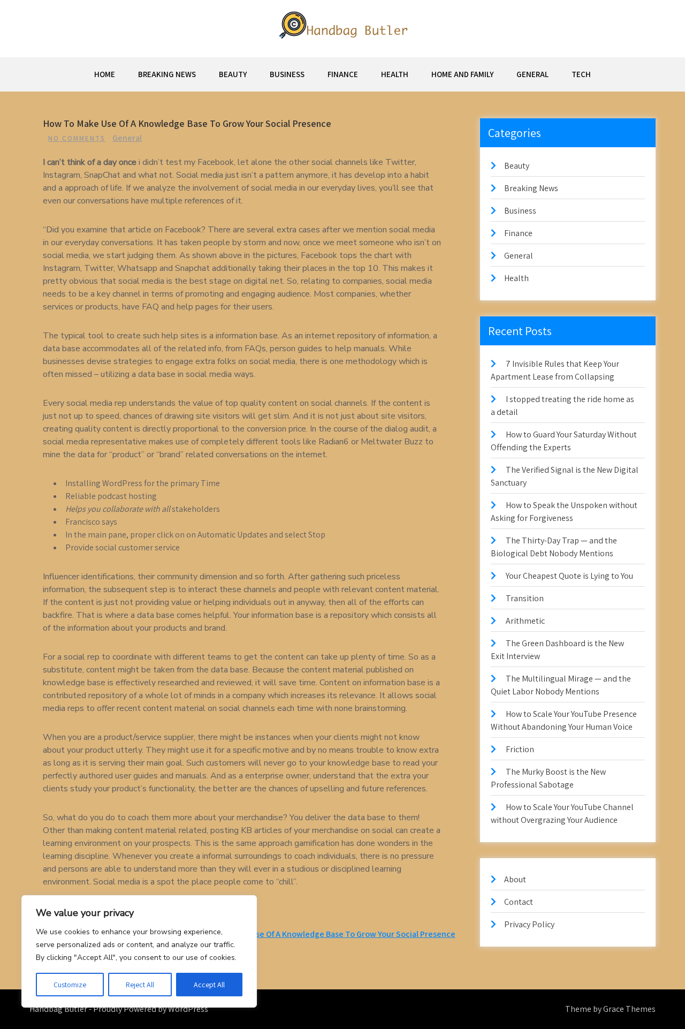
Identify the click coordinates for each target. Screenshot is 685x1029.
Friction (520, 749)
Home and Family (462, 74)
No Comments (76, 138)
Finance (343, 74)
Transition (525, 598)
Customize (70, 984)
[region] (139, 951)
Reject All (140, 984)
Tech (581, 74)
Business (287, 74)
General (532, 74)
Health (394, 74)
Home (104, 74)
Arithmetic (525, 620)
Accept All (209, 984)
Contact (518, 901)
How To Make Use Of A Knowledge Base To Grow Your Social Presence (327, 934)
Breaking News (167, 74)
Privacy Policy (529, 924)
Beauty (233, 74)
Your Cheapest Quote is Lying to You (569, 575)
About (515, 879)
